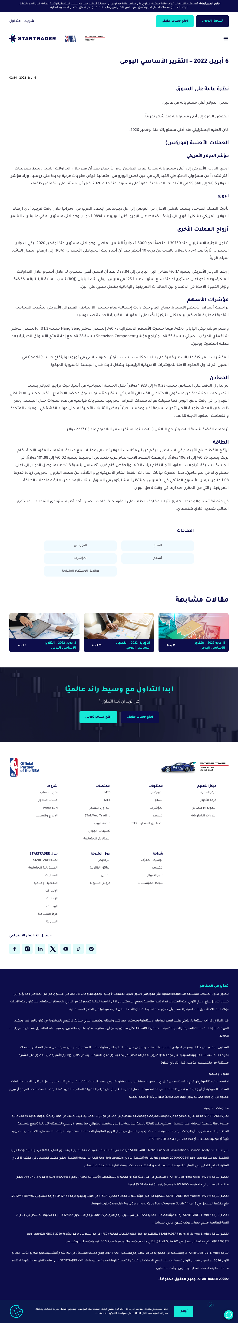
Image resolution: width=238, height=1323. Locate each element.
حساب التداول (47, 800)
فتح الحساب (49, 792)
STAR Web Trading (97, 816)
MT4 (107, 800)
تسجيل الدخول (212, 21)
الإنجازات (51, 891)
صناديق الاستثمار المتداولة (80, 571)
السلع (157, 545)
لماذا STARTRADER (45, 860)
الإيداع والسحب (47, 816)
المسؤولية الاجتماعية (43, 868)
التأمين (105, 875)
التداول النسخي (99, 808)
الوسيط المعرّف (152, 860)
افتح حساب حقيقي (175, 21)
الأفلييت (157, 868)
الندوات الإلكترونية (203, 816)
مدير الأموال (154, 875)
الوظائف (52, 906)
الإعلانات (52, 898)
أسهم (157, 558)
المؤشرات (80, 558)
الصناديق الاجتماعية (96, 839)
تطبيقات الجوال (99, 831)
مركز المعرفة (207, 792)
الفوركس (80, 545)
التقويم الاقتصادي (204, 808)
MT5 (107, 792)
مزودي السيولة (100, 883)
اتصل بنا (52, 922)
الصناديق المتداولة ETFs (147, 823)
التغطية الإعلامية (46, 883)
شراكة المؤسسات (150, 883)
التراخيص (103, 860)
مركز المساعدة (47, 914)
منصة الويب (102, 823)
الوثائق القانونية (100, 868)
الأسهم (158, 816)
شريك (29, 21)
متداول (15, 21)
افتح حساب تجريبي (98, 717)
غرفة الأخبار (208, 800)
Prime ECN (50, 808)
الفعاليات (51, 875)
